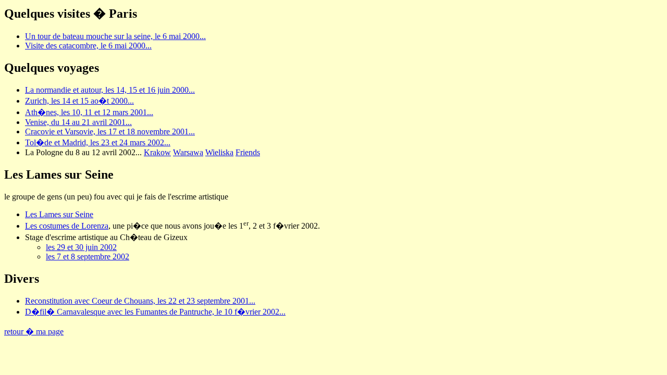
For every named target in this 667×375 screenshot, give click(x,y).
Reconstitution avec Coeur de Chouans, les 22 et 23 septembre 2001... (140, 300)
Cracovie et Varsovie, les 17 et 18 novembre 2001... (110, 131)
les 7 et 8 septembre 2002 (87, 256)
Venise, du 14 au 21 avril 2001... (78, 122)
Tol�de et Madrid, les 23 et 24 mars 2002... (97, 142)
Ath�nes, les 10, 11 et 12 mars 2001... (89, 112)
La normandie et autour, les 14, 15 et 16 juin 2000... (110, 89)
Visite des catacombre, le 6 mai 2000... (88, 45)
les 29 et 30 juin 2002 (81, 247)
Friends (248, 152)
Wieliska (219, 152)
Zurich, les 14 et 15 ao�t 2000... (79, 100)
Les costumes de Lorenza (66, 225)
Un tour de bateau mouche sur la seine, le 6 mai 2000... (115, 36)
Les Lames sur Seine (59, 214)
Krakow (157, 152)
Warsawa (188, 152)
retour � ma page (34, 331)
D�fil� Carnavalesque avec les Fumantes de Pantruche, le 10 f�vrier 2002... (155, 311)
